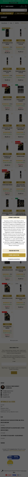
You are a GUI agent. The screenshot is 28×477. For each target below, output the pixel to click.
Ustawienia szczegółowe (14, 259)
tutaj (16, 242)
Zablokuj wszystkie (14, 251)
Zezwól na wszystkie (14, 255)
